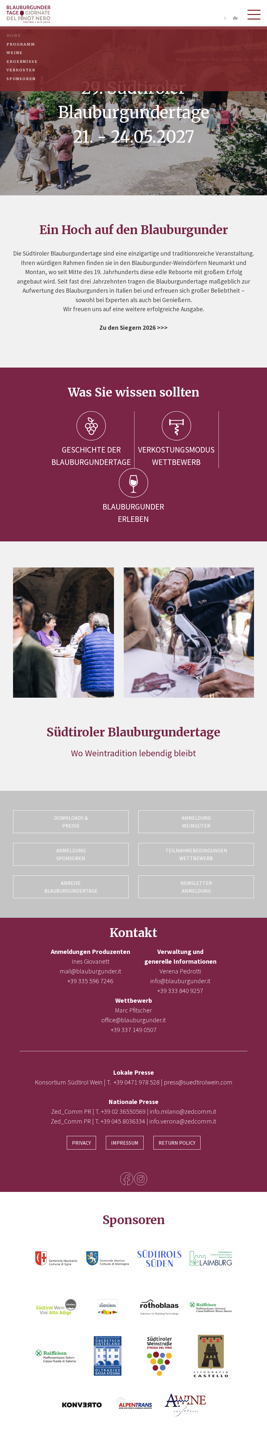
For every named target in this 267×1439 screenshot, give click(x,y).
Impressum (124, 1142)
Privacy (81, 1142)
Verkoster (21, 70)
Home (14, 35)
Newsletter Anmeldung (196, 887)
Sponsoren (21, 79)
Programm (21, 44)
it (225, 18)
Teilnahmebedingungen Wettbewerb (196, 854)
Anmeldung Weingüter (196, 822)
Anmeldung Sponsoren (71, 854)
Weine (15, 52)
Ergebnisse (22, 61)
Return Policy (177, 1142)
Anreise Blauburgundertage (71, 887)
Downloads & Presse (71, 822)
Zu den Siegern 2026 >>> (133, 327)
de (235, 18)
